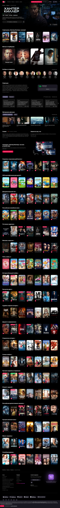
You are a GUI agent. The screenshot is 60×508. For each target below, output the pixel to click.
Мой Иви (18, 476)
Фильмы (18, 477)
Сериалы (18, 479)
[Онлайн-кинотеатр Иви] (4, 2)
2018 (4, 13)
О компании (4, 476)
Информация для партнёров (7, 480)
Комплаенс (4, 488)
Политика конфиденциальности (8, 484)
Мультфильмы (19, 480)
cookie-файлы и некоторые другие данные (39, 501)
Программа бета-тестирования (7, 479)
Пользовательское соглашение (7, 483)
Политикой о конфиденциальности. (6, 503)
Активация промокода (21, 483)
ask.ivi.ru (32, 485)
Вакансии (4, 477)
